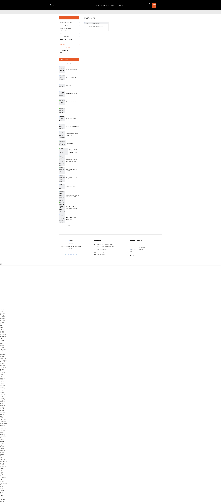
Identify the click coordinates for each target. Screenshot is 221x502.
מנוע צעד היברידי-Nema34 (71, 110)
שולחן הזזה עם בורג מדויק (66, 22)
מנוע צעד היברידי (64, 25)
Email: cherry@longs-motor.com (104, 252)
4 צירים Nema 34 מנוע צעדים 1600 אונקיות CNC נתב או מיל (72, 207)
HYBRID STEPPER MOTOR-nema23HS (72, 134)
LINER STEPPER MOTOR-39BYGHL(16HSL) (73, 151)
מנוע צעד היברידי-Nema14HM (70, 142)
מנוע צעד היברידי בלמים (66, 39)
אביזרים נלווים (110, 5)
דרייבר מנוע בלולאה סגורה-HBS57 (71, 178)
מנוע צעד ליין (63, 42)
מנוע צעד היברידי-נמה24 (71, 118)
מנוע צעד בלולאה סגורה (65, 28)
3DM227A (68, 85)
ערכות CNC (65, 50)
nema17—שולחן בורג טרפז (72, 77)
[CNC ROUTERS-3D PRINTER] (96, 23)
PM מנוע (62, 53)
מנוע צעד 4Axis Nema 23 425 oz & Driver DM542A (72, 195)
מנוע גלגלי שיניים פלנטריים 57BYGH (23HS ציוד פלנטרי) (72, 160)
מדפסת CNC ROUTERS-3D (96, 26)
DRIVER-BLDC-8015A (71, 186)
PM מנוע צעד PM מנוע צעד (71, 93)
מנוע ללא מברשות (64, 31)
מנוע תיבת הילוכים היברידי (66, 36)
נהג (61, 33)
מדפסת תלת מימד (81, 12)
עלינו (99, 5)
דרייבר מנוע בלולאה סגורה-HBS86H (71, 169)
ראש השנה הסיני (141, 247)
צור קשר (121, 5)
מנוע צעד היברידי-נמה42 (71, 102)
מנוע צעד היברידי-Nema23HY (72, 126)
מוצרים (103, 5)
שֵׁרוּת (116, 5)
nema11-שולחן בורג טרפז (71, 69)
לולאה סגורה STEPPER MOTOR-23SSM (71, 218)
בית (96, 5)
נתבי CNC (71, 12)
